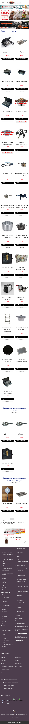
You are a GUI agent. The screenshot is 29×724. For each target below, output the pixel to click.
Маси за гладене (21, 584)
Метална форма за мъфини (21, 504)
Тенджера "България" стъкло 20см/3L (7, 143)
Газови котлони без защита (7, 574)
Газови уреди (5, 570)
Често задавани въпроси (7, 666)
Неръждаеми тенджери (5, 598)
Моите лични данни (15, 717)
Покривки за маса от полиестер (7, 633)
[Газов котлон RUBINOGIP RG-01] (21, 133)
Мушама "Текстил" (22, 559)
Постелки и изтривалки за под (21, 630)
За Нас (2, 663)
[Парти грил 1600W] (21, 72)
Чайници (4, 616)
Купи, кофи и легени (22, 597)
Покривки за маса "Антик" (7, 637)
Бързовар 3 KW (7, 173)
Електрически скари (8, 554)
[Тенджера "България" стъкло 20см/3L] (7, 133)
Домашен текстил (20, 623)
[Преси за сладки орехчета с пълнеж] (7, 494)
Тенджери (4, 594)
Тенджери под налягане (6, 606)
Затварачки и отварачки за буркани (21, 608)
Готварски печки (7, 557)
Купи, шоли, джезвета (7, 619)
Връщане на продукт (6, 675)
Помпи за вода (20, 602)
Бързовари (5, 565)
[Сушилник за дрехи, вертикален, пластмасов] (7, 318)
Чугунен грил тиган (7, 267)
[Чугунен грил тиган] (7, 258)
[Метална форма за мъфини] (21, 494)
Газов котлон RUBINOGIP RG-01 (21, 143)
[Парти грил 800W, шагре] (7, 72)
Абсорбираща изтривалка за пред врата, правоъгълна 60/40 (21, 361)
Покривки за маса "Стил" (7, 641)
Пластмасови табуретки (20, 594)
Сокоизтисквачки (7, 568)
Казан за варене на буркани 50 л (7, 236)
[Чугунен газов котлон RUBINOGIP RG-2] (21, 196)
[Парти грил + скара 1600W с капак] (7, 382)
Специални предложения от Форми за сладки (14, 479)
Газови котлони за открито (7, 578)
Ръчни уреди (20, 600)
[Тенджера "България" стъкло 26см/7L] (21, 318)
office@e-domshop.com (12, 682)
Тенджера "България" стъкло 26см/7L (21, 328)
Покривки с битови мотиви (7, 645)
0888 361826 (11, 685)
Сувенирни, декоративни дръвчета (21, 637)
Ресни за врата (19, 618)
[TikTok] (16, 691)
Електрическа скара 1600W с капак (7, 51)
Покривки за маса (5, 628)
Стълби (17, 620)
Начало (3, 657)
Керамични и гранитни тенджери (7, 602)
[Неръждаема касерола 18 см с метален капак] (7, 196)
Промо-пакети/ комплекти (19, 641)
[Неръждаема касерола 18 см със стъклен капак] (21, 164)
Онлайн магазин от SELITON (14, 722)
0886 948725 (11, 688)
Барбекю (4, 585)
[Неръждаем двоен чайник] (21, 288)
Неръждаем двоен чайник (21, 298)
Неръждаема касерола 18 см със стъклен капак (21, 175)
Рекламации (4, 660)
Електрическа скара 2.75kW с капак (7, 112)
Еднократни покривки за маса (22, 562)
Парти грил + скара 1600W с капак (7, 392)
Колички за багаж (21, 579)
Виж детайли (21, 118)
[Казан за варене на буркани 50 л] (7, 226)
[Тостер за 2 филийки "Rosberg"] (7, 288)
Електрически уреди (7, 552)
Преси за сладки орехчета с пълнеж (7, 504)
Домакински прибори (22, 568)
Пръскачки (5, 589)
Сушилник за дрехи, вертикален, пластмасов (7, 329)
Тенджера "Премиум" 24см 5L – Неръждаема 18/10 (21, 237)
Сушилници (20, 570)
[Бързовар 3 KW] (7, 164)
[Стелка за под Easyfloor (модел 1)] (21, 258)
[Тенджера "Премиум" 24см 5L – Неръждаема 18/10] (21, 226)
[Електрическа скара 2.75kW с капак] (7, 102)
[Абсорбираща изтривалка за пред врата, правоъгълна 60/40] (21, 350)
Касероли (4, 611)
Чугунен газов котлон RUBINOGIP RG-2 (21, 206)
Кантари (4, 587)
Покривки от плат (6, 630)
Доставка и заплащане (6, 672)
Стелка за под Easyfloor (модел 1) (21, 268)
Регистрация (18, 657)
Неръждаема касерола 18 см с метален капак (7, 206)
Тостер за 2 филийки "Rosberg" (7, 298)
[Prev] (2, 7)
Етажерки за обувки (22, 591)
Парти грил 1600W (21, 81)
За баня (18, 605)
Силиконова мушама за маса (22, 555)
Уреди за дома (4, 549)
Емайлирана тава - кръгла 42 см (7, 360)
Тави (3, 614)
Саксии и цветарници (21, 633)
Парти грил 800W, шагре (7, 82)
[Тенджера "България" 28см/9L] (21, 102)
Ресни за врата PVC (16, 537)
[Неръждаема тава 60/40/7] (21, 42)
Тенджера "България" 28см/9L (21, 112)
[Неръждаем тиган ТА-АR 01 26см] (21, 424)
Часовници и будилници (21, 626)
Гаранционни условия (6, 669)
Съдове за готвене (5, 592)
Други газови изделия (6, 581)
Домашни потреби (20, 565)
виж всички (15, 412)
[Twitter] (6, 691)
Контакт (17, 660)
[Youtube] (13, 691)
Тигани (4, 609)
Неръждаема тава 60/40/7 (21, 51)
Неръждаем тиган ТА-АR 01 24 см (7, 433)
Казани (4, 621)
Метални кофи (20, 611)
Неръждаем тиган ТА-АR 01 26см (21, 433)
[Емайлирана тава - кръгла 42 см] (7, 350)
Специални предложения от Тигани (14, 409)
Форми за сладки (21, 581)
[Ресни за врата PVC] (6, 540)
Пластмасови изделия (22, 586)
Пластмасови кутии (22, 589)
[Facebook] (3, 691)
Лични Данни (18, 663)
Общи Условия (18, 666)
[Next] (26, 7)
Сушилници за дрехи (22, 572)
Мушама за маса (21, 548)
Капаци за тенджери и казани (7, 624)
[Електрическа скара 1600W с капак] (7, 42)
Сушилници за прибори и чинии (21, 576)
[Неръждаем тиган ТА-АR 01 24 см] (7, 424)
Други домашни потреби (20, 614)
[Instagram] (9, 691)
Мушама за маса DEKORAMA (21, 551)
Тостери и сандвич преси (7, 562)
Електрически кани (8, 559)
